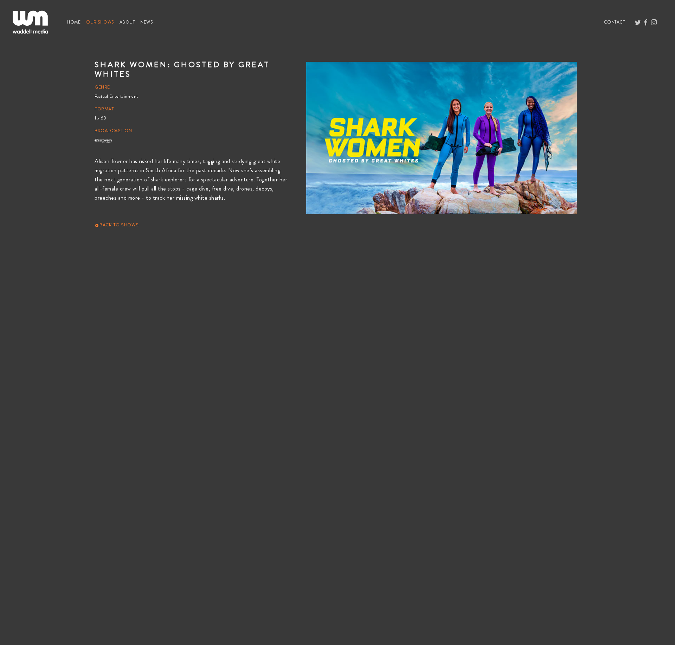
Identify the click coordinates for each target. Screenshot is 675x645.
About (129, 22)
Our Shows (101, 22)
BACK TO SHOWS (118, 225)
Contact (616, 22)
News (147, 22)
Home (75, 22)
